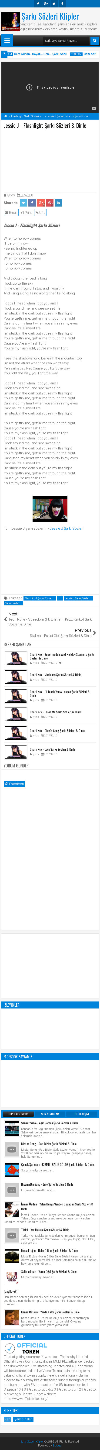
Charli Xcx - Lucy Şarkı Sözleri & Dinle (52, 749)
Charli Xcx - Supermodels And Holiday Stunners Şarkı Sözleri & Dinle (62, 656)
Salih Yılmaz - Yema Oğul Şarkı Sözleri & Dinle (49, 1271)
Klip (7, 1419)
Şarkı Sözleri (12, 603)
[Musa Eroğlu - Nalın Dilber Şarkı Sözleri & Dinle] (12, 1256)
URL (42, 212)
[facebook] (38, 3)
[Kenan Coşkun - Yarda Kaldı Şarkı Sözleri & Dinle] (12, 1317)
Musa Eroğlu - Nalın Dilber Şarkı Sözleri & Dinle (49, 1250)
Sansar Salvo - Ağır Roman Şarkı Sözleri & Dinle (49, 1122)
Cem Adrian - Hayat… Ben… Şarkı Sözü (37, 54)
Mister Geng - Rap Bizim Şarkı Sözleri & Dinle (49, 1143)
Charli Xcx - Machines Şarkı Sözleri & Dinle (55, 674)
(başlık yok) (10, 1291)
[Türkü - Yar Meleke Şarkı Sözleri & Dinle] (12, 1235)
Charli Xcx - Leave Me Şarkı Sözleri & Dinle (55, 711)
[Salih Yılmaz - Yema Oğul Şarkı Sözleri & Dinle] (12, 1277)
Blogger (57, 1445)
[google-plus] (46, 3)
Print (28, 212)
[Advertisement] (50, 160)
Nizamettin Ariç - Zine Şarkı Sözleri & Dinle (47, 1184)
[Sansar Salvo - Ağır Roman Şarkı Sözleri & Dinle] (12, 1128)
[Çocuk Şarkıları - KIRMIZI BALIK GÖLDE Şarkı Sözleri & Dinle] (12, 1170)
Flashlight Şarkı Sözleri (38, 598)
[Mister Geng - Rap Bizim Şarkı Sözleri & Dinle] (12, 1149)
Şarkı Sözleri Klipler (50, 16)
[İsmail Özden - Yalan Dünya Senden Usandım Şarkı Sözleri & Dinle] (12, 1209)
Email (12, 212)
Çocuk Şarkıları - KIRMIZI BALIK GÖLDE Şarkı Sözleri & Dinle (57, 1164)
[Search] (94, 41)
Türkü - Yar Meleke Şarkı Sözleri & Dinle (45, 1229)
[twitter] (54, 3)
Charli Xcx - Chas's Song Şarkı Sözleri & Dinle (57, 730)
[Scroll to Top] (93, 1443)
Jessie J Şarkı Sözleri (66, 528)
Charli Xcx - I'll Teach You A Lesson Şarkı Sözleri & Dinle (60, 693)
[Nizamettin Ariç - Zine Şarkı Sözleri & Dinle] (12, 1190)
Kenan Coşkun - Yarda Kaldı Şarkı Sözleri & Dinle (50, 1311)
